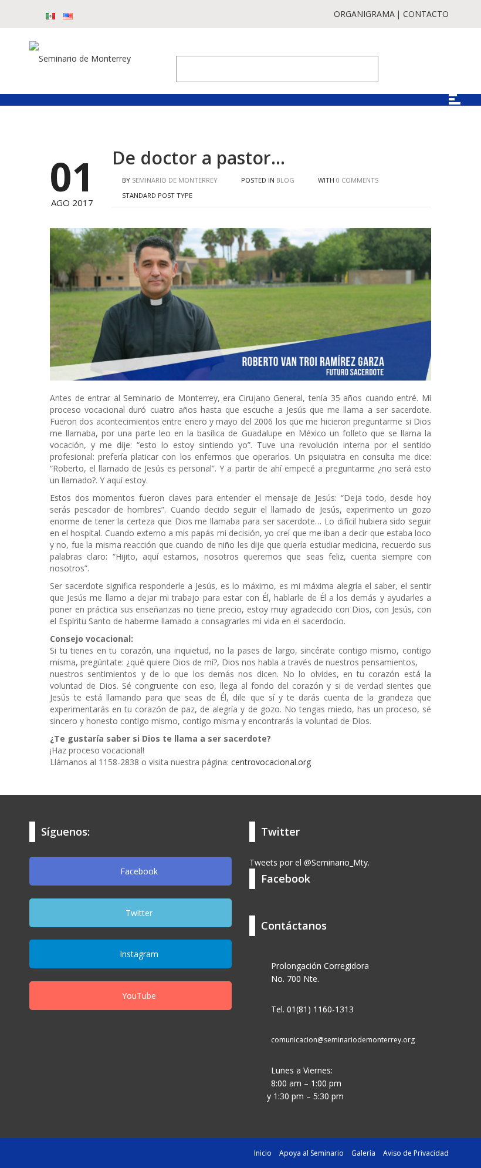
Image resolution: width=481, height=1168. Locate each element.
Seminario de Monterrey (175, 180)
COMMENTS (357, 180)
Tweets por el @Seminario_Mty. (309, 862)
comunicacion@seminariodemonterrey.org (343, 1040)
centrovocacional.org (271, 762)
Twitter (138, 912)
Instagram (137, 954)
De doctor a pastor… (198, 158)
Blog (285, 180)
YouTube (138, 995)
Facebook (138, 871)
